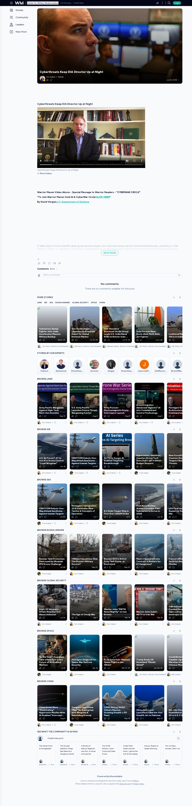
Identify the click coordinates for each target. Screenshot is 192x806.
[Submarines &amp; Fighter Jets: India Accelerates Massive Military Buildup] (52, 325)
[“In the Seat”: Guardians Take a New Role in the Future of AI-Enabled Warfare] (52, 653)
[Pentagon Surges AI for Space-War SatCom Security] (84, 653)
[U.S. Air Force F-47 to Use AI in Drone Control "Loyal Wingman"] (52, 451)
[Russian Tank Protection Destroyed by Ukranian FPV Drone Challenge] (52, 552)
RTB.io (136, 781)
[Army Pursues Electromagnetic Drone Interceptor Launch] (117, 401)
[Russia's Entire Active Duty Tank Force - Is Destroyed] (117, 552)
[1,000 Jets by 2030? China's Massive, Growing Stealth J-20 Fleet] (117, 703)
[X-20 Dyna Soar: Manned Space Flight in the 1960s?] (117, 653)
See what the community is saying (57, 731)
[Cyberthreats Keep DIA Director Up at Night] (109, 46)
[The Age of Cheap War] (84, 602)
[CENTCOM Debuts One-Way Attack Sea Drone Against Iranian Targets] (84, 451)
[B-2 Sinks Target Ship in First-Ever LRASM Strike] (117, 502)
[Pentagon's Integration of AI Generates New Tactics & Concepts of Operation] (84, 502)
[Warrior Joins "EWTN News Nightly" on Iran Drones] (117, 602)
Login (177, 3)
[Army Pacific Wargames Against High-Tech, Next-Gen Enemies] (52, 401)
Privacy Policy (139, 784)
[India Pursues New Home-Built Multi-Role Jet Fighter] (149, 325)
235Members (65, 3)
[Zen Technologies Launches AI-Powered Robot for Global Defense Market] (84, 325)
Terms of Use (124, 784)
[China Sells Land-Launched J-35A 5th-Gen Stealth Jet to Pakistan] (149, 703)
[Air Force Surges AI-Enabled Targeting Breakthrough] (117, 451)
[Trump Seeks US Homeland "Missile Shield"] (149, 653)
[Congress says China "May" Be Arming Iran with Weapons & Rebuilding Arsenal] (84, 703)
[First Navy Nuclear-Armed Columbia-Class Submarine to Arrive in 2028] (149, 502)
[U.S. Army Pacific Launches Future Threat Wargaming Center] (84, 401)
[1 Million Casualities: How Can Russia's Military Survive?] (84, 552)
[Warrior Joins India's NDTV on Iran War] (149, 602)
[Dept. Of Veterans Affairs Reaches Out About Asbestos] (52, 602)
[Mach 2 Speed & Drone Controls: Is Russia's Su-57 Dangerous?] (149, 552)
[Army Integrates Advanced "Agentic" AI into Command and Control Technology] (149, 401)
